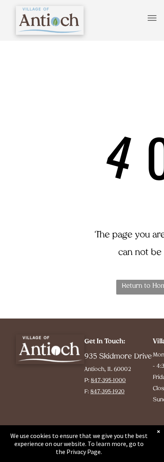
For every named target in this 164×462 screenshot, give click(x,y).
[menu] (152, 18)
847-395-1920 (107, 392)
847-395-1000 (108, 381)
